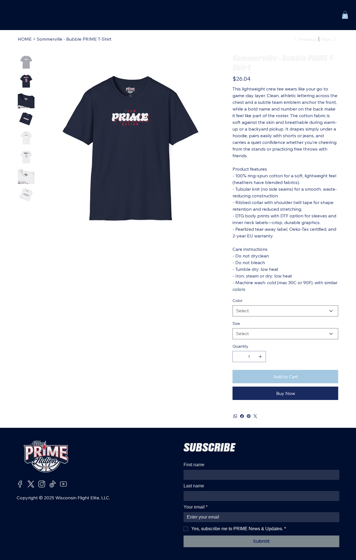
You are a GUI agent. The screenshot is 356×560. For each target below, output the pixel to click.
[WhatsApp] (235, 416)
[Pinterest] (248, 416)
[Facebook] (242, 416)
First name (194, 464)
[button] (345, 15)
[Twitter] (255, 416)
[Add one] (260, 356)
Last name (194, 485)
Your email (195, 507)
